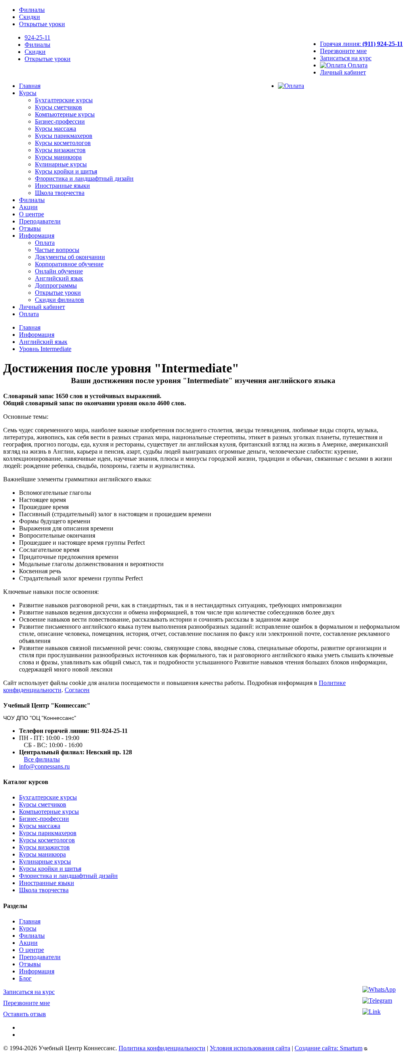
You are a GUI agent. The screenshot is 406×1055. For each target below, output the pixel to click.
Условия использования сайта (250, 1048)
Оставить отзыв (24, 1014)
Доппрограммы (56, 285)
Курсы (27, 93)
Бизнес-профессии (60, 121)
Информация (36, 235)
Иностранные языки (62, 185)
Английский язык (59, 278)
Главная (29, 85)
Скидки (29, 16)
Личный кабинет (343, 72)
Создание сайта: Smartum (328, 1048)
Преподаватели (40, 221)
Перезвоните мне (343, 51)
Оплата (357, 65)
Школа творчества (59, 192)
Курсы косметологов (63, 142)
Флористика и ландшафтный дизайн (84, 178)
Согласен (77, 690)
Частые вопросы (57, 249)
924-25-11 (37, 37)
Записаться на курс (346, 58)
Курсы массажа (55, 128)
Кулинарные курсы (61, 164)
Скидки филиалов (59, 299)
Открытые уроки (42, 24)
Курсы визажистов (60, 150)
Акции (28, 207)
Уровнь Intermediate (45, 348)
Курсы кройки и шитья (66, 171)
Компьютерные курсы (65, 114)
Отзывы (30, 228)
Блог (25, 978)
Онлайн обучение (59, 271)
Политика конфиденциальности (162, 1048)
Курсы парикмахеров (63, 135)
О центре (31, 214)
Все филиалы (42, 759)
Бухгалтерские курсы (64, 100)
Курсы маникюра (58, 157)
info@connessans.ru (44, 766)
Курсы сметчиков (58, 107)
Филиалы (32, 9)
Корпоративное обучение (69, 264)
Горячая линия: (361, 43)
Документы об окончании (70, 257)
